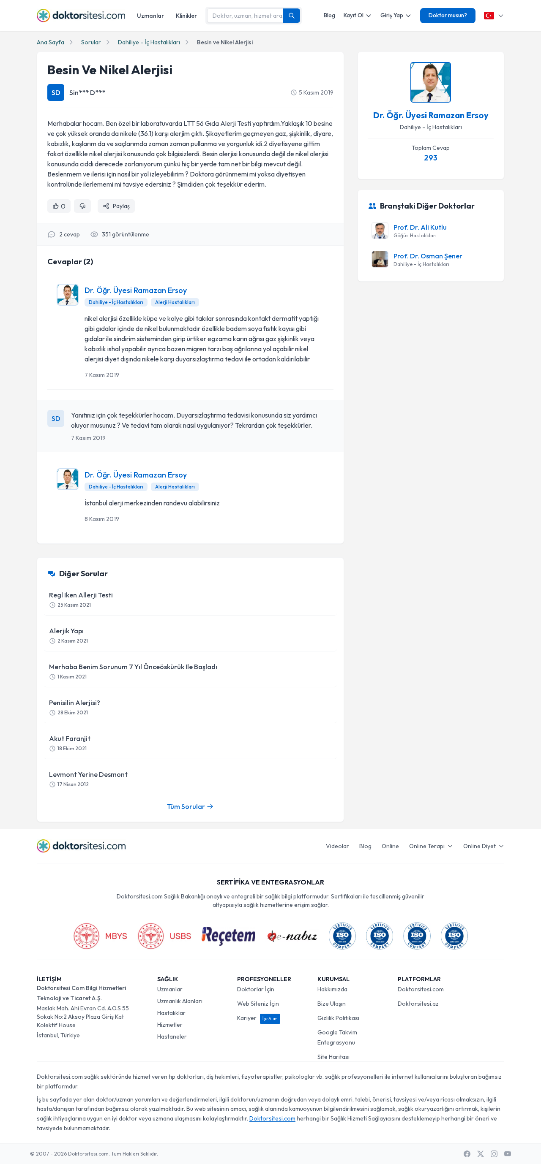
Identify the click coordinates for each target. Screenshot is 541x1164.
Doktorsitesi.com (421, 989)
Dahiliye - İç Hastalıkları (149, 42)
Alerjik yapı (68, 635)
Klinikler (186, 15)
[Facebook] (467, 1153)
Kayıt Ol (353, 15)
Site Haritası (333, 1057)
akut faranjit (69, 743)
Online (390, 846)
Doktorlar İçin (255, 989)
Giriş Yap (391, 15)
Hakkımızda (332, 989)
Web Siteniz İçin (258, 1003)
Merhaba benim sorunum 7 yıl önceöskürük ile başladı (133, 671)
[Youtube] (507, 1153)
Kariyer (257, 1018)
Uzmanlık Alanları (179, 1001)
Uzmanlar (150, 15)
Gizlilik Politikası (338, 1018)
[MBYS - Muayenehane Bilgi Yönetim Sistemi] (100, 936)
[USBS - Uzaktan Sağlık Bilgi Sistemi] (164, 936)
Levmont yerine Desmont (88, 778)
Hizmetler (170, 1024)
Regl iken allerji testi (81, 599)
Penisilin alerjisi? (74, 707)
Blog (329, 15)
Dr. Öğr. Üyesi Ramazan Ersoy (136, 290)
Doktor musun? (448, 15)
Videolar (337, 846)
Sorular (91, 42)
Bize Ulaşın (331, 1003)
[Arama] (291, 15)
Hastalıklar (171, 1013)
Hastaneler (172, 1036)
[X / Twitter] (480, 1153)
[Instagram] (494, 1153)
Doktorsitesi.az (418, 1003)
